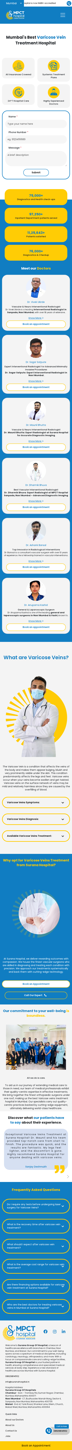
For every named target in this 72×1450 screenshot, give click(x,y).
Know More (35, 318)
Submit (36, 172)
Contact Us (11, 1430)
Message (15, 147)
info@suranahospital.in (17, 1381)
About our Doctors (14, 1419)
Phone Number (18, 132)
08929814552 (12, 1376)
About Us (9, 1425)
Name (13, 116)
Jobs (7, 1436)
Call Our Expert (33, 995)
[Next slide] (68, 1177)
